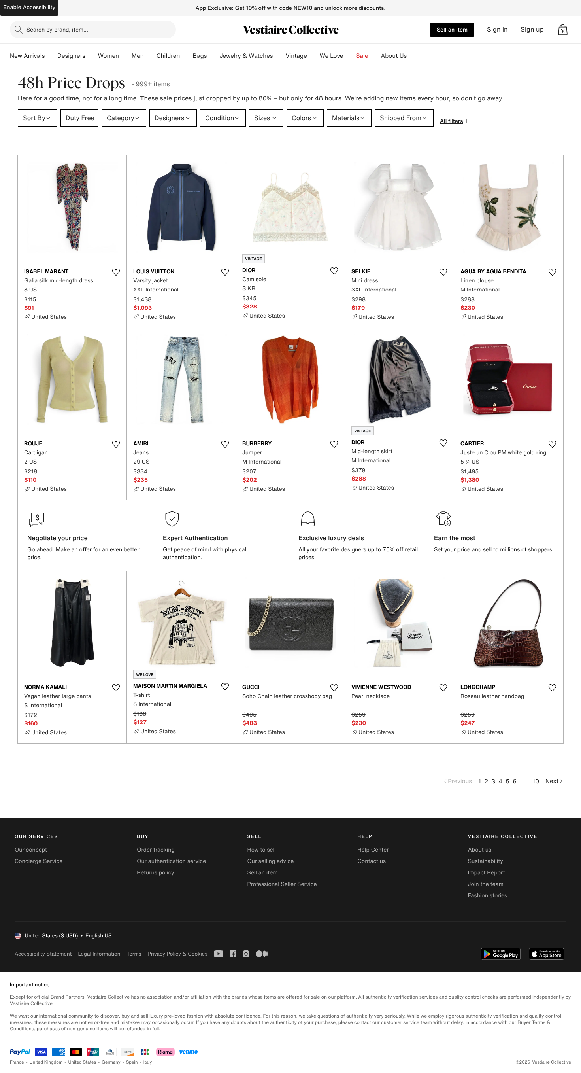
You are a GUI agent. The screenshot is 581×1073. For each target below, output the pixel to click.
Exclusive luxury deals (331, 538)
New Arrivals (27, 55)
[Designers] (92, 56)
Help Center (373, 850)
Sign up (532, 29)
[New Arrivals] (51, 56)
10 (535, 781)
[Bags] (213, 56)
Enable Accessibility (29, 7)
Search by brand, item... (57, 29)
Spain (132, 1062)
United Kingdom (46, 1062)
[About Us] (413, 56)
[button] (562, 29)
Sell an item (452, 29)
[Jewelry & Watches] (279, 56)
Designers (71, 55)
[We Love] (350, 56)
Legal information (99, 954)
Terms (133, 954)
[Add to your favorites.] (116, 272)
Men (138, 55)
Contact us (372, 861)
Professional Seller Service (282, 884)
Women (108, 55)
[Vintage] (313, 56)
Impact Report (486, 873)
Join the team (486, 884)
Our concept (31, 850)
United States (82, 1062)
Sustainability (485, 861)
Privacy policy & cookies (177, 954)
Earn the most (454, 538)
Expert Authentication (195, 538)
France (17, 1062)
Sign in (497, 29)
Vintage (296, 55)
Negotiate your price (57, 538)
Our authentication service (171, 861)
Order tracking (156, 850)
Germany (111, 1062)
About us (479, 850)
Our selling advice (270, 861)
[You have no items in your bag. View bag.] (562, 29)
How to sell (261, 850)
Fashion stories (487, 895)
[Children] (186, 56)
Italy (147, 1062)
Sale (362, 55)
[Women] (125, 56)
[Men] (150, 56)
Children (168, 55)
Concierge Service (38, 861)
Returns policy (155, 873)
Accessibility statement (43, 954)
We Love (331, 55)
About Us (394, 55)
